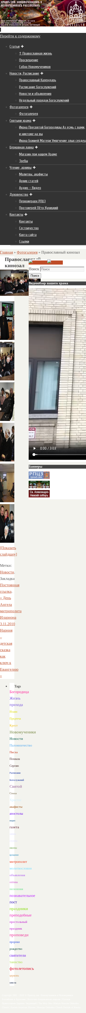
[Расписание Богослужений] (55, 263)
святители (18, 955)
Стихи (13, 793)
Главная (6, 252)
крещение (14, 855)
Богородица (19, 692)
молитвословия (21, 868)
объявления (17, 875)
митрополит (18, 862)
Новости (7, 572)
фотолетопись (22, 968)
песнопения (16, 889)
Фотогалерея (27, 252)
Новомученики (23, 732)
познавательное (22, 896)
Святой (16, 786)
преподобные (21, 915)
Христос (16, 800)
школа (13, 982)
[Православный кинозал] (7, 339)
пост (13, 902)
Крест (14, 725)
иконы (13, 847)
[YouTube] (38, 263)
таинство (16, 962)
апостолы (16, 813)
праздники (19, 908)
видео (12, 820)
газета (14, 827)
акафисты (16, 806)
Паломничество (21, 745)
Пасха (14, 752)
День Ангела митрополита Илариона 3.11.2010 (11, 611)
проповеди (19, 935)
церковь (14, 975)
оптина (14, 882)
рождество (16, 949)
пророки (15, 942)
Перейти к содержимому (20, 36)
